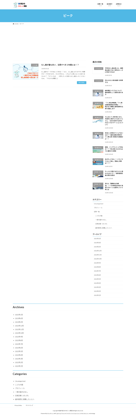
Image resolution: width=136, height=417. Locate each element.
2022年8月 (97, 267)
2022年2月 (97, 291)
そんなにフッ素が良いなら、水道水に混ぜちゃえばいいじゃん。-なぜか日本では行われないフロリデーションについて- (114, 120)
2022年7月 (97, 271)
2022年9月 (97, 263)
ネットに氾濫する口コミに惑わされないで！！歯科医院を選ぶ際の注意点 (114, 173)
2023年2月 (97, 246)
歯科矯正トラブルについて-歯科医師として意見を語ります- (114, 92)
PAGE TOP (131, 402)
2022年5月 (97, 279)
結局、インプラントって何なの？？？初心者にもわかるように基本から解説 (114, 149)
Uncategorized (98, 204)
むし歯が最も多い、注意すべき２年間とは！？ (60, 65)
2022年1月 (97, 295)
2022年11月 (98, 255)
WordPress (50, 413)
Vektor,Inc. (86, 413)
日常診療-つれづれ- (101, 224)
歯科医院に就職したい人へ (103, 228)
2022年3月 (97, 287)
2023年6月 (97, 242)
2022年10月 (98, 259)
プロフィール (98, 207)
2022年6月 (97, 275)
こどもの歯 (98, 215)
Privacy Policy (18, 405)
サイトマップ (29, 405)
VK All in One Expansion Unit (74, 413)
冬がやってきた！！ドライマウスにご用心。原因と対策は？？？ (114, 161)
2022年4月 (97, 283)
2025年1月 (97, 238)
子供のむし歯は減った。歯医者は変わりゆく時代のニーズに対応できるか (114, 70)
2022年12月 (98, 251)
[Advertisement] (68, 40)
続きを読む (82, 82)
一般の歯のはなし (101, 220)
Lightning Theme (60, 413)
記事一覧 (97, 211)
